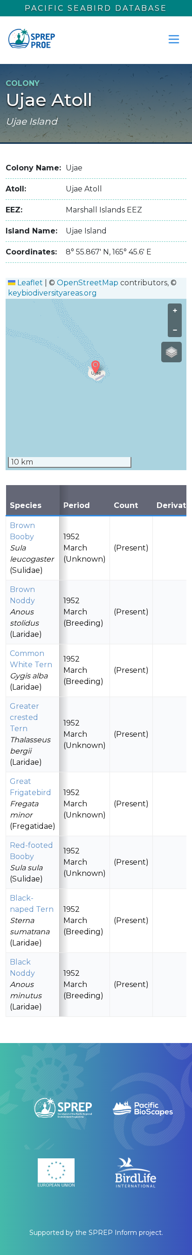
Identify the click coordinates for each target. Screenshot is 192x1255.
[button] (95, 367)
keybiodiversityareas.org (52, 293)
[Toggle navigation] (173, 39)
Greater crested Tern (24, 717)
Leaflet (29, 282)
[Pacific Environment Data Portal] (31, 39)
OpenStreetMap (87, 282)
